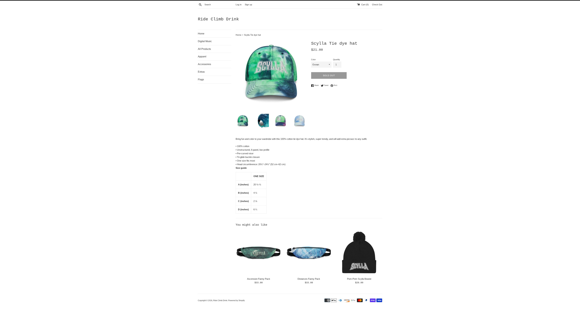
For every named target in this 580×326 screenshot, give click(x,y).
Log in (239, 4)
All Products (204, 49)
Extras (201, 71)
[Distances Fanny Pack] (309, 253)
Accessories (204, 64)
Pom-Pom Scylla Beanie (359, 279)
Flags (201, 79)
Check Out (377, 4)
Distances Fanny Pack (309, 279)
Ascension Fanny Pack (258, 279)
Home (201, 33)
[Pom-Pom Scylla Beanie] (359, 253)
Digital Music (205, 41)
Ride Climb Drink (218, 19)
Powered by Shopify (236, 300)
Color (313, 60)
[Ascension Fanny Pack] (258, 253)
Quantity (336, 60)
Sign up (248, 4)
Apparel (202, 56)
